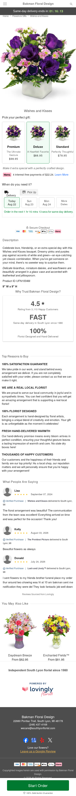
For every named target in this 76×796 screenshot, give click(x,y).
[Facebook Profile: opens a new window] (25, 740)
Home (6, 15)
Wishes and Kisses (37, 501)
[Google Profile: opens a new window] (34, 740)
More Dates (64, 202)
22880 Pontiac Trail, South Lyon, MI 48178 (38, 721)
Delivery (11, 194)
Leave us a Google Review (38, 751)
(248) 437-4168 (38, 724)
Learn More (61, 174)
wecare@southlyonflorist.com (38, 728)
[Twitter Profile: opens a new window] (50, 740)
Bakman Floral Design (38, 3)
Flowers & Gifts (19, 15)
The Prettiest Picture (38, 539)
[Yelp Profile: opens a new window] (42, 740)
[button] (68, 787)
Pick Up (31, 192)
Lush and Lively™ (36, 568)
